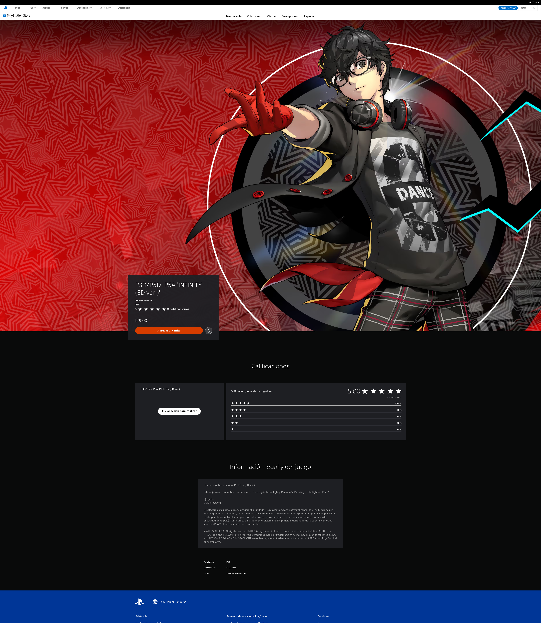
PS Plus (64, 7)
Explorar (309, 16)
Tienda (16, 7)
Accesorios (83, 7)
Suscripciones (290, 16)
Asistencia (124, 7)
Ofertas (271, 16)
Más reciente (233, 16)
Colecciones (254, 16)
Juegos (46, 7)
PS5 (31, 7)
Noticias (104, 7)
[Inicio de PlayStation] (5, 8)
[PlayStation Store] (17, 15)
